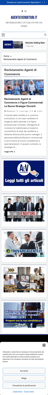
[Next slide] (44, 2)
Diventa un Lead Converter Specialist (23, 2)
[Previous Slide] (40, 2)
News (9, 92)
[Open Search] (45, 35)
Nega (24, 378)
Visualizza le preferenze (24, 385)
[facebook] (22, 11)
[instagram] (25, 11)
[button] (44, 345)
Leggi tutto (8, 151)
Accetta (24, 371)
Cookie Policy (18, 391)
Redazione (11, 111)
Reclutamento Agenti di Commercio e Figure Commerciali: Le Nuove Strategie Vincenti (23, 102)
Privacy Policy (29, 391)
